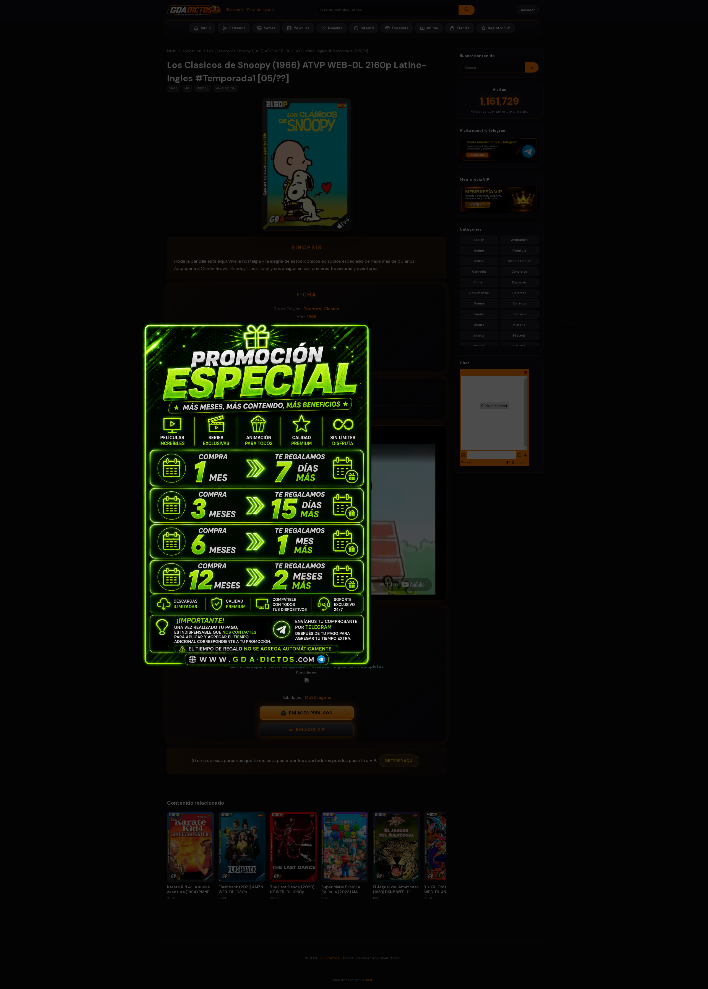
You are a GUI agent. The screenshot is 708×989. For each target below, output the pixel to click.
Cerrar (561, 326)
